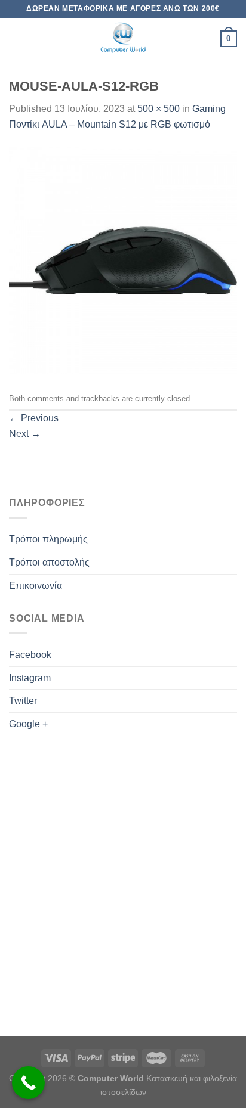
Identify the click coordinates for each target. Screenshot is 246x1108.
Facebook (30, 655)
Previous (34, 418)
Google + (28, 724)
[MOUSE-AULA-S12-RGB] (123, 260)
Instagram (30, 678)
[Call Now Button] (28, 1082)
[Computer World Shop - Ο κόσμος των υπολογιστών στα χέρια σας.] (123, 39)
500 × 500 (158, 109)
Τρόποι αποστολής (49, 562)
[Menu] (16, 38)
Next (25, 434)
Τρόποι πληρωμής (48, 539)
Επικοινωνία (35, 586)
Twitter (23, 701)
